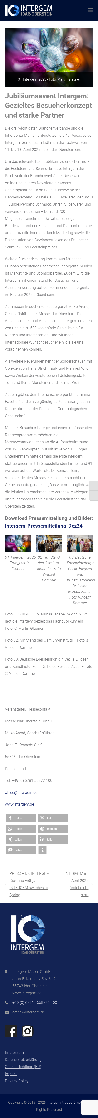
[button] (90, 10)
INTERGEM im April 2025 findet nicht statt (75, 884)
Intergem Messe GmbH (65, 1102)
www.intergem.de (19, 804)
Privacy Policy (17, 1081)
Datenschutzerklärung (23, 1059)
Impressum (14, 1052)
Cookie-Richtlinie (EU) (23, 1067)
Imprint (11, 1074)
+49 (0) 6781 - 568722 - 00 (34, 1002)
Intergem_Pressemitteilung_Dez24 (44, 526)
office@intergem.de (21, 792)
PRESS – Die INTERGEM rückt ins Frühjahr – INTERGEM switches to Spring (27, 884)
